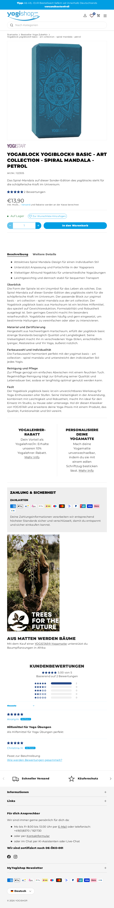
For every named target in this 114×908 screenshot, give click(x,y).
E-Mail (62, 826)
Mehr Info (31, 457)
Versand (25, 204)
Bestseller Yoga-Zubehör (34, 35)
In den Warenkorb (75, 225)
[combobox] (57, 25)
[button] (98, 15)
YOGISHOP (21, 900)
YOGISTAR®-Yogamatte (51, 643)
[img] (15, 714)
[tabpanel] (57, 336)
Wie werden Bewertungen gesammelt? (34, 760)
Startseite (12, 35)
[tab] (17, 254)
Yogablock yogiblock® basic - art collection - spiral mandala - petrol (44, 37)
